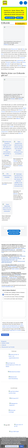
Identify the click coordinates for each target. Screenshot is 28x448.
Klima (24, 65)
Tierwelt (3, 111)
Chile (14, 160)
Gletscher (15, 193)
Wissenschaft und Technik (8, 347)
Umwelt (11, 126)
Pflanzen (6, 44)
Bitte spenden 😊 (10, 17)
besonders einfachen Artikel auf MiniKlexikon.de (14, 249)
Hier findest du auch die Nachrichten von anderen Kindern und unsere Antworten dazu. (13, 326)
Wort (2, 54)
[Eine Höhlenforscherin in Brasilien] (7, 176)
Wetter (19, 65)
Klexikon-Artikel (5, 343)
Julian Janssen (15, 268)
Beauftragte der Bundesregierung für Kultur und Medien (12, 258)
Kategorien (3, 341)
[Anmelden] (21, 3)
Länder (8, 64)
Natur (20, 133)
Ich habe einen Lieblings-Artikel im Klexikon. (14, 292)
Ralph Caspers (12, 266)
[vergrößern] (23, 41)
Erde (23, 49)
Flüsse (23, 62)
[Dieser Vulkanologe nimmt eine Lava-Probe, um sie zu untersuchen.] (7, 208)
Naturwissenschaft (15, 111)
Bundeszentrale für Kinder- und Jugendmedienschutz (9, 260)
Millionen (18, 118)
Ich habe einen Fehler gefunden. (11, 294)
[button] (12, 446)
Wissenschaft (14, 49)
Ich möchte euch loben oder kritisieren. (13, 298)
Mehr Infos (19, 17)
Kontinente (8, 62)
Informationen (7, 165)
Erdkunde (4, 345)
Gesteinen (9, 116)
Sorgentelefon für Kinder (15, 330)
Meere (14, 62)
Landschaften (20, 60)
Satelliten (20, 165)
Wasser (8, 65)
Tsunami (15, 161)
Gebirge (18, 62)
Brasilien (5, 184)
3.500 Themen (13, 277)
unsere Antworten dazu (7, 286)
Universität (22, 57)
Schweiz (13, 98)
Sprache (21, 98)
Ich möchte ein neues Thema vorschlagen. (14, 296)
